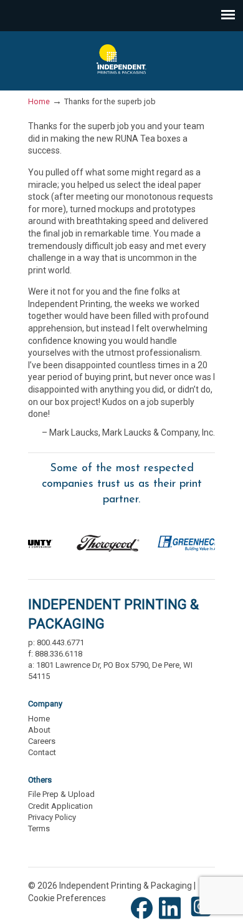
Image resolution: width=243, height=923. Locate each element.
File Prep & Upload (61, 794)
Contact (42, 752)
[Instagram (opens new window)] (201, 917)
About (39, 730)
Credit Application (60, 806)
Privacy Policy (52, 817)
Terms (39, 828)
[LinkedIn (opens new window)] (173, 917)
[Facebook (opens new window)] (145, 917)
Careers (41, 741)
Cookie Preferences (67, 898)
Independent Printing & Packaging (121, 60)
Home (39, 101)
